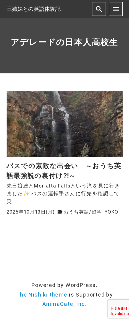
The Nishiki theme (42, 294)
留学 (97, 212)
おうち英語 (76, 212)
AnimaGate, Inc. (64, 304)
